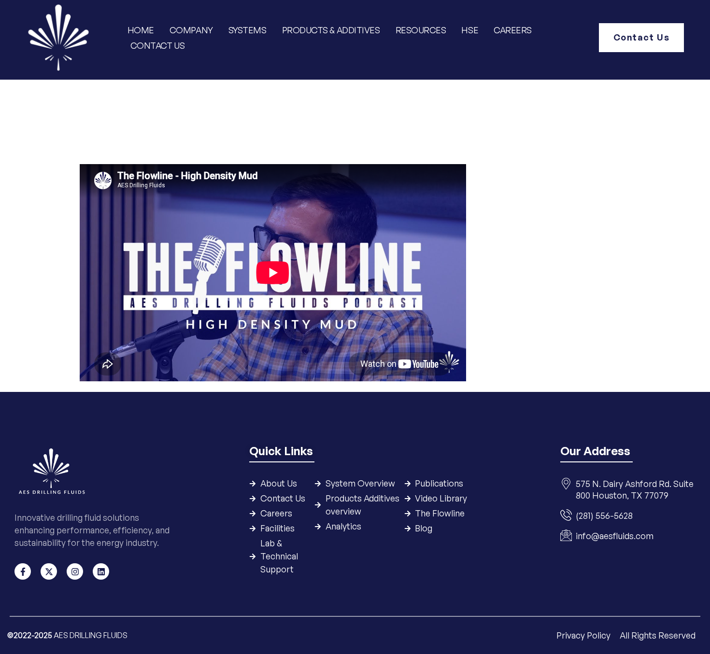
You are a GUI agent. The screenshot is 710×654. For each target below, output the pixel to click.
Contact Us (157, 45)
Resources (421, 30)
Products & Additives (331, 30)
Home (141, 30)
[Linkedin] (101, 571)
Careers (513, 30)
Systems (247, 30)
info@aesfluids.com (614, 535)
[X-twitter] (49, 571)
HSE (470, 30)
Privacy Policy (584, 635)
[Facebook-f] (22, 571)
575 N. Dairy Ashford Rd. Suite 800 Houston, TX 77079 (635, 489)
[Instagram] (75, 571)
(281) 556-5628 (604, 515)
